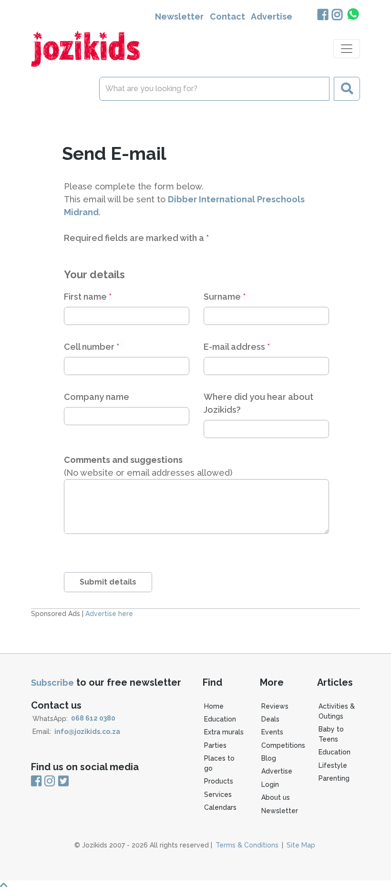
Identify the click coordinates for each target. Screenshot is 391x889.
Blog (268, 758)
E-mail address (237, 347)
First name (88, 297)
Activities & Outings (337, 711)
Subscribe (52, 683)
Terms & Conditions (247, 845)
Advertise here (109, 613)
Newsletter (179, 16)
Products (218, 781)
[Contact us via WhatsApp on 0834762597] (352, 14)
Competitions (283, 745)
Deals (270, 719)
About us (275, 797)
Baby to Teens (331, 734)
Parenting (334, 778)
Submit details (108, 581)
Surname (225, 297)
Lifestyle (333, 765)
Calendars (220, 807)
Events (272, 732)
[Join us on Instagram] (337, 15)
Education (220, 719)
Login (270, 784)
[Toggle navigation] (346, 48)
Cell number (91, 347)
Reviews (274, 706)
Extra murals (224, 732)
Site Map (301, 845)
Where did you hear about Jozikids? (258, 403)
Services (218, 794)
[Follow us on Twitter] (63, 781)
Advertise (271, 16)
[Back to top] (195, 884)
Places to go (219, 763)
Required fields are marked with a (136, 238)
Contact (227, 16)
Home (214, 706)
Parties (215, 745)
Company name (96, 397)
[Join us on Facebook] (323, 15)
